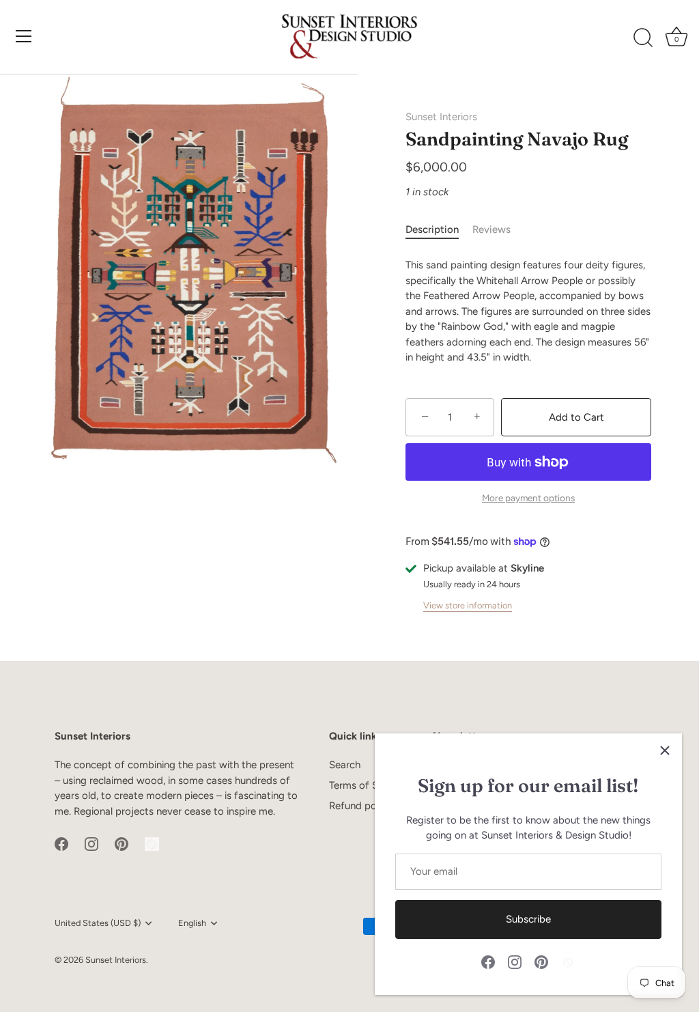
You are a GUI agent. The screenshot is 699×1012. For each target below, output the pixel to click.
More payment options (528, 497)
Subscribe (528, 919)
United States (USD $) (98, 923)
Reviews (491, 229)
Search (344, 765)
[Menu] (24, 36)
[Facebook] (488, 961)
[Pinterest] (541, 961)
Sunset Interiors (441, 117)
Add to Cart (576, 417)
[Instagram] (515, 961)
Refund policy (360, 806)
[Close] (665, 750)
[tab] (438, 230)
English (192, 923)
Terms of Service (367, 785)
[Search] (643, 38)
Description (432, 229)
